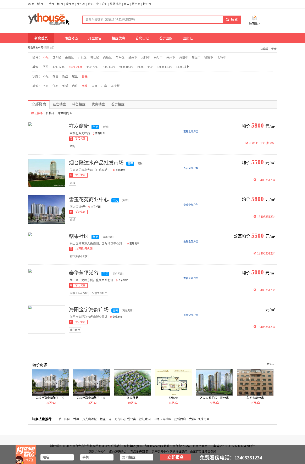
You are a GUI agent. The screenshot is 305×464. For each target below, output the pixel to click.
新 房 (40, 4)
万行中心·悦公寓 (125, 419)
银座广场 (105, 419)
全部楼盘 (38, 104)
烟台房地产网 (35, 47)
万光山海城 (89, 419)
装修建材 (115, 4)
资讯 (91, 4)
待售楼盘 (78, 104)
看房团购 (165, 38)
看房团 (70, 4)
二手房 (50, 4)
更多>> (271, 364)
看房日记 (142, 38)
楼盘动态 (71, 38)
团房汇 (188, 38)
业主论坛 (101, 4)
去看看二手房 (268, 49)
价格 (49, 113)
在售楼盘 (59, 104)
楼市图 (136, 4)
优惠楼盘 (98, 104)
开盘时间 (63, 113)
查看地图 (100, 133)
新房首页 (41, 38)
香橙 (76, 419)
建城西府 (180, 419)
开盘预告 (94, 38)
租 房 (60, 4)
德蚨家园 (145, 419)
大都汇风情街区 (199, 419)
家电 (126, 4)
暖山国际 (64, 419)
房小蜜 (81, 4)
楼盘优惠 (118, 38)
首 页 (31, 4)
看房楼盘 (117, 104)
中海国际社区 (162, 419)
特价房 (147, 4)
